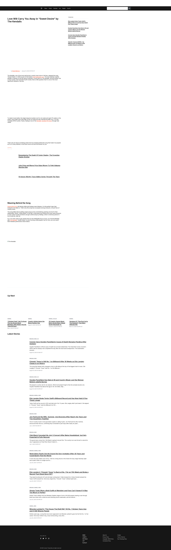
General (9, 318)
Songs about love (12, 206)
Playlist (55, 318)
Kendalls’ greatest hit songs (44, 121)
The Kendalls (13, 220)
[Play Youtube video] (34, 261)
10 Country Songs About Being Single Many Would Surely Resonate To (57, 323)
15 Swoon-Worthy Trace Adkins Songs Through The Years (39, 177)
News (35, 338)
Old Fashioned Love (38, 77)
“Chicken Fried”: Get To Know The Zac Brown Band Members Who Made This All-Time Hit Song (17, 324)
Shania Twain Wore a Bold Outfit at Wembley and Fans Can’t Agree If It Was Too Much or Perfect (59, 491)
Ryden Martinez (16, 71)
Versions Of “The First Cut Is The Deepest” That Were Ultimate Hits (78, 323)
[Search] (129, 8)
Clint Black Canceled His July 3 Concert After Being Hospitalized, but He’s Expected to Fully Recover (58, 436)
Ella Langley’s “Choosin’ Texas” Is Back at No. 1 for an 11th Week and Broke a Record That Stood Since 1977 (59, 473)
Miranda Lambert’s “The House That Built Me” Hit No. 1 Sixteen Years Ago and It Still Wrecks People (58, 510)
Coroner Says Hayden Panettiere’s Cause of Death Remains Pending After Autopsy (77, 36)
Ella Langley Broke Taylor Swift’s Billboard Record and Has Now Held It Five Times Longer (78, 23)
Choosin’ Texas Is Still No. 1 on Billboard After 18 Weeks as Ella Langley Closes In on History (76, 43)
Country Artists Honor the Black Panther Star (36, 322)
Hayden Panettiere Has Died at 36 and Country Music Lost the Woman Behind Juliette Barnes (78, 29)
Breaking (32, 338)
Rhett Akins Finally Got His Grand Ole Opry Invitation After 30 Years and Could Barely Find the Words (57, 455)
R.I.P (38, 338)
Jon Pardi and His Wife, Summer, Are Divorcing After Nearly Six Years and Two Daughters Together (58, 418)
